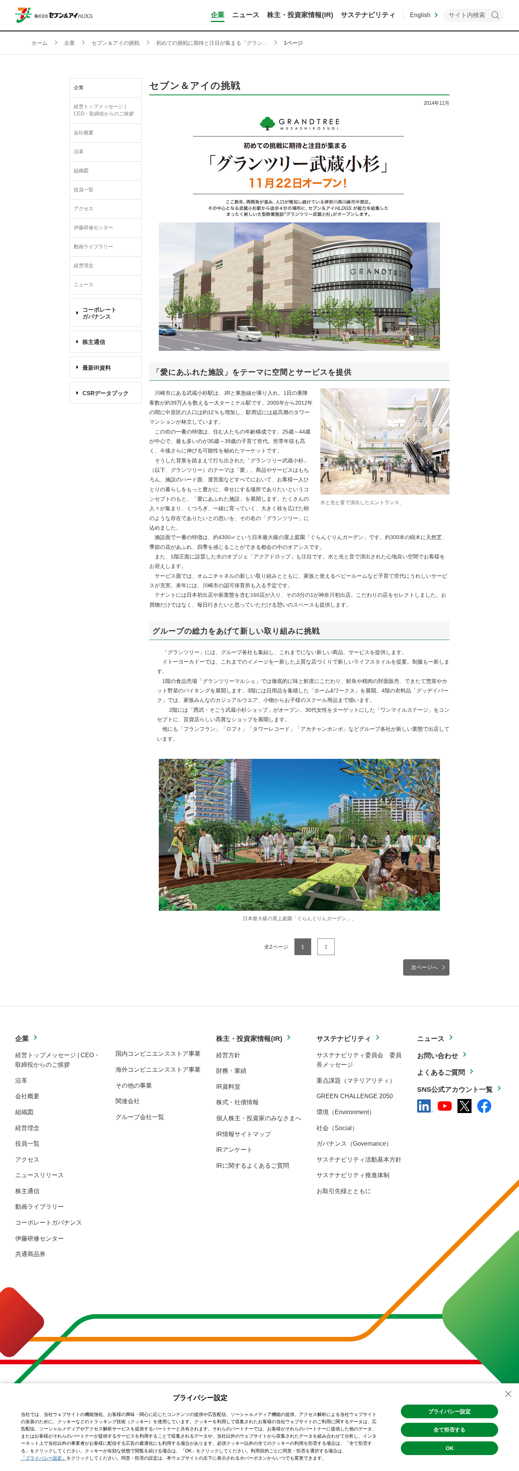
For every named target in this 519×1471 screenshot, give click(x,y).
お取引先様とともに (343, 1191)
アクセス (83, 208)
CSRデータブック (105, 393)
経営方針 (228, 1055)
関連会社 (128, 1101)
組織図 (81, 170)
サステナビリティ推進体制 (352, 1175)
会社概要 (83, 133)
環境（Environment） (345, 1112)
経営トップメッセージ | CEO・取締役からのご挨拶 (104, 110)
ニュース (83, 284)
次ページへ (424, 967)
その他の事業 (134, 1085)
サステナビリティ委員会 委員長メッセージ (359, 1060)
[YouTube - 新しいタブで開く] (445, 1106)
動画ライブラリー (93, 246)
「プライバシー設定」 (43, 1458)
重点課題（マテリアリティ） (356, 1080)
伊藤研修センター (93, 227)
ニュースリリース (39, 1175)
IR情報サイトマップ (243, 1134)
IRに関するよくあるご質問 (252, 1165)
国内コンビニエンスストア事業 (158, 1053)
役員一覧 (83, 189)
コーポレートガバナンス (48, 1222)
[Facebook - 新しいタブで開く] (484, 1106)
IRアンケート (234, 1149)
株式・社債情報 (237, 1102)
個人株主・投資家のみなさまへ (258, 1118)
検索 (495, 15)
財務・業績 (231, 1070)
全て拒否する (449, 1430)
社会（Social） (337, 1128)
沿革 (79, 152)
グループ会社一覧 (140, 1117)
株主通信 (93, 342)
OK (450, 1448)
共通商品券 (30, 1254)
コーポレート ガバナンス (99, 313)
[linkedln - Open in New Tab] (425, 1106)
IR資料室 (228, 1086)
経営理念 (83, 265)
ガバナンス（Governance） (354, 1143)
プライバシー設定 (449, 1411)
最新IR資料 (96, 367)
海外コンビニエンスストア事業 (158, 1069)
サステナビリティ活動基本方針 (359, 1159)
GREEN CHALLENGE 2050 (354, 1096)
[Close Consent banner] (508, 1394)
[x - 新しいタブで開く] (464, 1106)
